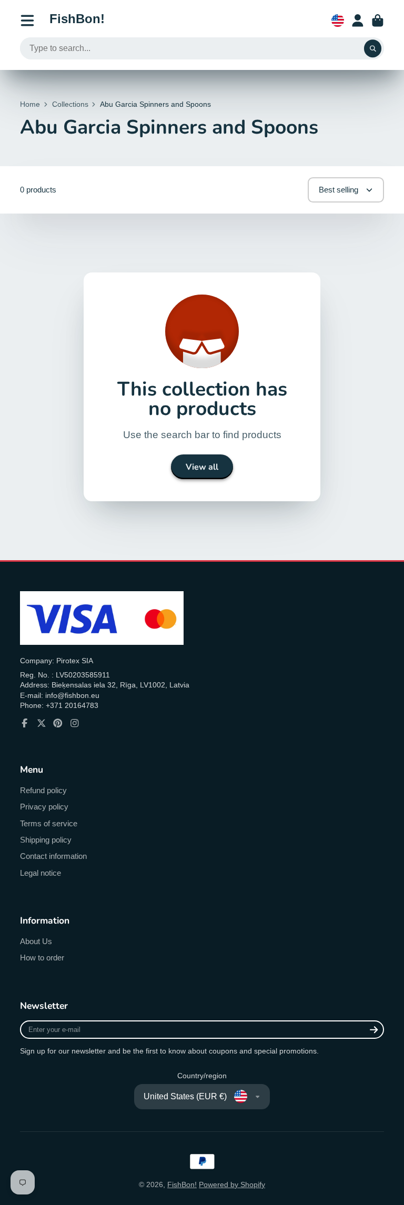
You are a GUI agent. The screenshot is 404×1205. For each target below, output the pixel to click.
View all (202, 467)
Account (357, 20)
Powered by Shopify (232, 1184)
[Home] (77, 20)
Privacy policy (44, 806)
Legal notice (40, 872)
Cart (377, 20)
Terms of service (48, 823)
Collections (70, 104)
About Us (36, 941)
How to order (42, 957)
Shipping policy (46, 839)
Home (30, 104)
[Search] (373, 48)
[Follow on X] (41, 723)
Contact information (53, 856)
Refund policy (43, 790)
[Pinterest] (58, 723)
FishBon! (182, 1184)
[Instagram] (74, 723)
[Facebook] (24, 723)
